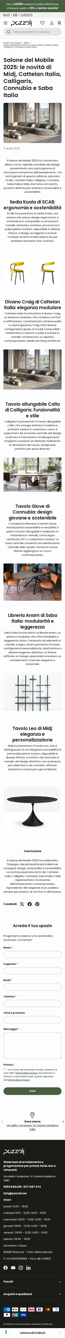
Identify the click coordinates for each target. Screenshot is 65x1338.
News (26, 43)
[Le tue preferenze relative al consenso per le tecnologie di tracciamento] (6, 1332)
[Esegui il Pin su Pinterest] (37, 904)
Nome (7, 947)
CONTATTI (26, 15)
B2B (15, 15)
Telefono (9, 996)
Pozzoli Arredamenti (21, 1324)
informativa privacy (27, 1073)
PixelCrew (48, 1324)
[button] (59, 23)
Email (6, 980)
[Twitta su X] (22, 904)
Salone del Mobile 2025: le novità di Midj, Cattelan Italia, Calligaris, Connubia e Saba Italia (31, 46)
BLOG (6, 15)
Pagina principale (12, 43)
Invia (32, 1091)
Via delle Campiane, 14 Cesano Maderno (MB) (32, 1127)
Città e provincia (14, 1013)
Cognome (9, 964)
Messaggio (10, 1029)
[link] (60, 1333)
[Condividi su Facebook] (29, 904)
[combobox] (32, 32)
